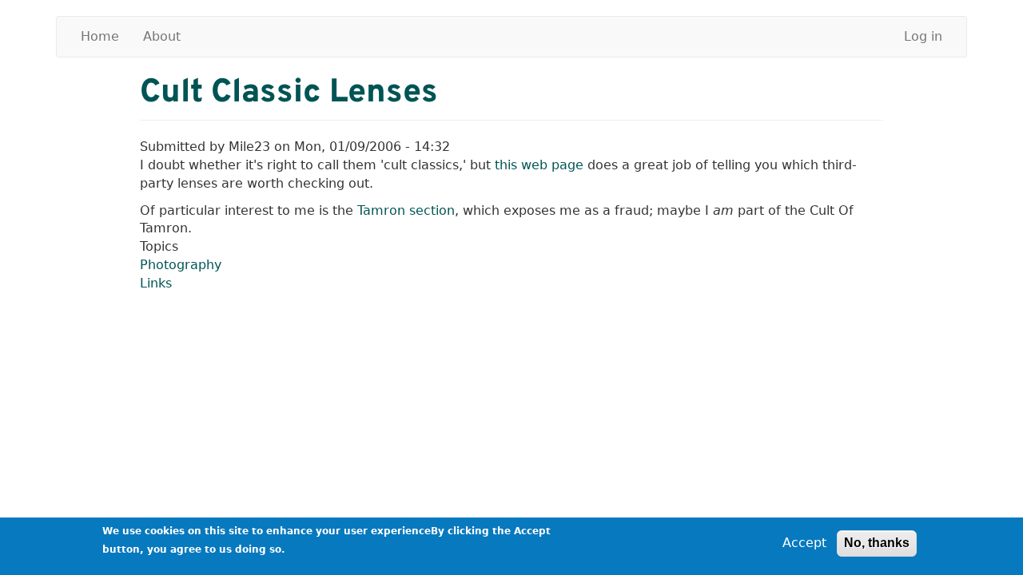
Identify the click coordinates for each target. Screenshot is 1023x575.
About (162, 36)
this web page (539, 164)
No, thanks (877, 542)
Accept (804, 542)
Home (100, 36)
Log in (923, 36)
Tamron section (406, 210)
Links (156, 283)
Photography (180, 264)
